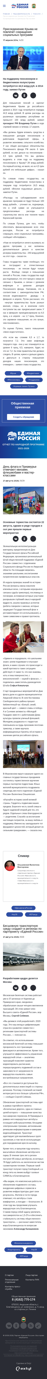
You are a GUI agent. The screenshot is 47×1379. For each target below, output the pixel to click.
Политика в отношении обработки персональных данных (23, 1352)
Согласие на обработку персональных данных (23, 1355)
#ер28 (14, 914)
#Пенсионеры (14, 380)
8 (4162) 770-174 (23, 1299)
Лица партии (31, 1275)
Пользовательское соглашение (23, 1346)
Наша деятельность (21, 14)
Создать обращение (23, 417)
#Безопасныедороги (23, 1243)
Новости (37, 14)
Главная (6, 14)
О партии (9, 1275)
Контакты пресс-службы (13, 1287)
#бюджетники (33, 373)
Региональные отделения (12, 1281)
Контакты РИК (32, 1280)
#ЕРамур (33, 914)
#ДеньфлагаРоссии (23, 908)
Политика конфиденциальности (23, 1348)
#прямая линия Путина (23, 386)
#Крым (13, 373)
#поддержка (34, 380)
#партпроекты (14, 1250)
